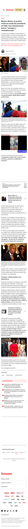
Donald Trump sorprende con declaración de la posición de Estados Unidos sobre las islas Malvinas (11, 186)
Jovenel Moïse (18, 375)
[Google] (2, 511)
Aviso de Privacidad (6, 514)
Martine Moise (9, 375)
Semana (3, 15)
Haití (3, 375)
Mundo (8, 15)
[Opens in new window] (5, 511)
